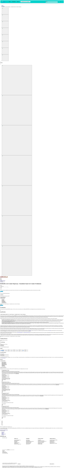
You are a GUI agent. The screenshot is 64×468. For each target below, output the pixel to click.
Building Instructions (2, 280)
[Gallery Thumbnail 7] (5, 51)
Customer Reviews (4, 302)
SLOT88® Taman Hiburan (41, 440)
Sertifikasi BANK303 (16, 442)
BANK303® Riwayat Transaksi (30, 441)
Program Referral (52, 442)
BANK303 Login (40, 443)
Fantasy (3, 433)
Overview (3, 299)
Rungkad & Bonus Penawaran (53, 443)
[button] (32, 367)
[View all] (17, 80)
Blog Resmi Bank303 (19, 332)
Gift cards (3, 450)
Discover (13, 1)
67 (2, 391)
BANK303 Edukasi (52, 440)
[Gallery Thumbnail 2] (5, 17)
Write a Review (2, 345)
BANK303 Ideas (52, 441)
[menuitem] (4, 362)
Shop (9, 1)
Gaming (3, 432)
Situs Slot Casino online (41, 442)
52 (2, 404)
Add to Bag (1, 291)
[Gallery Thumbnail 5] (5, 37)
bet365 (50, 330)
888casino (30, 330)
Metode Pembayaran (28, 442)
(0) (60, 1)
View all (1, 62)
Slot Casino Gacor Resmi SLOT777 (42, 441)
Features (3, 300)
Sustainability (15, 441)
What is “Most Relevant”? (3, 367)
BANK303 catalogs (4, 452)
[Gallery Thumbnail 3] (5, 24)
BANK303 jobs (16, 443)
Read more (17, 373)
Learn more (2, 294)
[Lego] (3, 1)
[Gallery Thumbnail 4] (5, 31)
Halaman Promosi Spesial (27, 332)
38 (2, 417)
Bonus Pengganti (28, 440)
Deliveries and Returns (3, 297)
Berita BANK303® (16, 440)
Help (18, 1)
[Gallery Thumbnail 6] (5, 44)
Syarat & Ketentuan (28, 443)
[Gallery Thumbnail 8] (5, 57)
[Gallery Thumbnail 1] (5, 11)
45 (2, 380)
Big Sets (3, 434)
